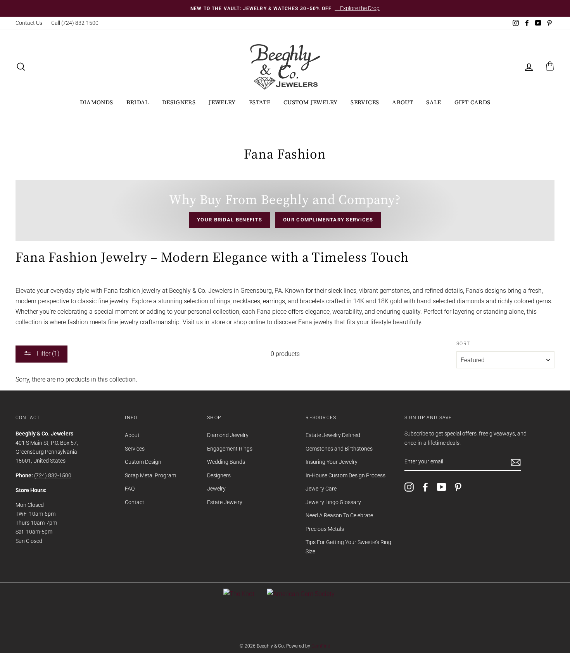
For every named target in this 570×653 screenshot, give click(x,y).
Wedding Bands (226, 462)
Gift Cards (472, 102)
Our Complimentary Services (328, 220)
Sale (433, 102)
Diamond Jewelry (228, 435)
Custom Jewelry (310, 102)
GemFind (320, 646)
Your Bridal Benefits (229, 220)
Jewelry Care (321, 488)
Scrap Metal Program (150, 475)
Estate (259, 102)
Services (365, 102)
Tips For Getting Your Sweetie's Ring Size (348, 546)
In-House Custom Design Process (345, 475)
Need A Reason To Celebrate (339, 515)
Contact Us (29, 23)
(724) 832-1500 (52, 475)
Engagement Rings (229, 449)
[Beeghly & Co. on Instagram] (409, 487)
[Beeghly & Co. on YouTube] (441, 487)
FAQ (130, 488)
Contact (134, 502)
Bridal (137, 102)
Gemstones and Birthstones (339, 449)
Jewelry (222, 102)
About (402, 102)
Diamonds (96, 102)
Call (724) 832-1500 (74, 23)
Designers (178, 102)
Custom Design (143, 462)
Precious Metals (325, 529)
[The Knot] (238, 594)
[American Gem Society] (301, 594)
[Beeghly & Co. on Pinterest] (458, 487)
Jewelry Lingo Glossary (333, 502)
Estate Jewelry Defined (333, 435)
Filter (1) (47, 353)
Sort (463, 343)
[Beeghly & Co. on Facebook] (425, 487)
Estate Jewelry (224, 502)
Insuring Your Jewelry (332, 462)
